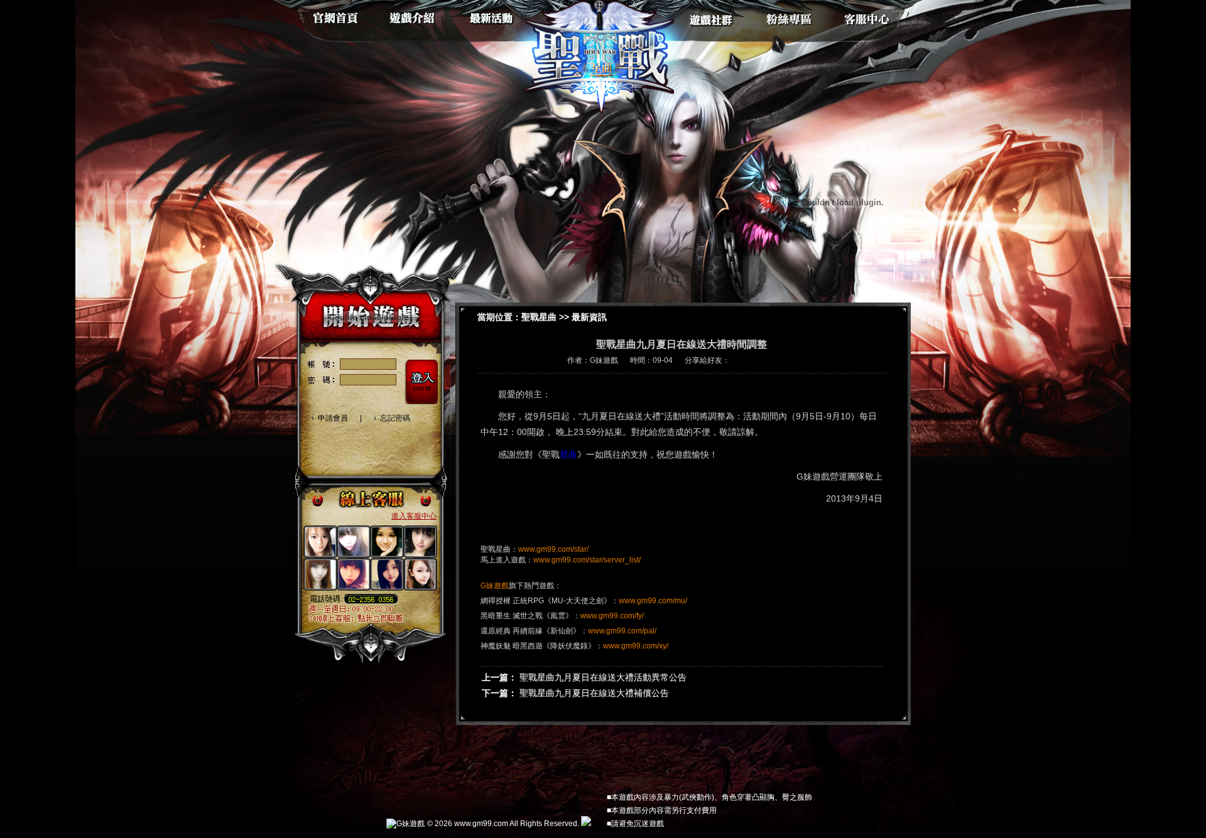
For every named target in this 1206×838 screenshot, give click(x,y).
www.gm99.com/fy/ (612, 615)
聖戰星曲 (539, 317)
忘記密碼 (395, 418)
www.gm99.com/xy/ (635, 646)
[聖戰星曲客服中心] (870, 15)
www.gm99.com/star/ (553, 549)
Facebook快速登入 (319, 443)
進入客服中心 (414, 516)
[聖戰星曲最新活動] (495, 15)
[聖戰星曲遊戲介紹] (415, 15)
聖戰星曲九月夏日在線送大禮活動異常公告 (603, 677)
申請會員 (333, 418)
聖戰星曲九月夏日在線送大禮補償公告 (594, 693)
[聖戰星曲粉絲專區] (790, 15)
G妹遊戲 (495, 585)
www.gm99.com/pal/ (622, 630)
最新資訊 (589, 317)
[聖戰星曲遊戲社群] (710, 15)
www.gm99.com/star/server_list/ (587, 560)
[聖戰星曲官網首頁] (335, 15)
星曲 (568, 454)
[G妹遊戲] (405, 825)
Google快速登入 (342, 443)
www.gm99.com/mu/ (653, 600)
